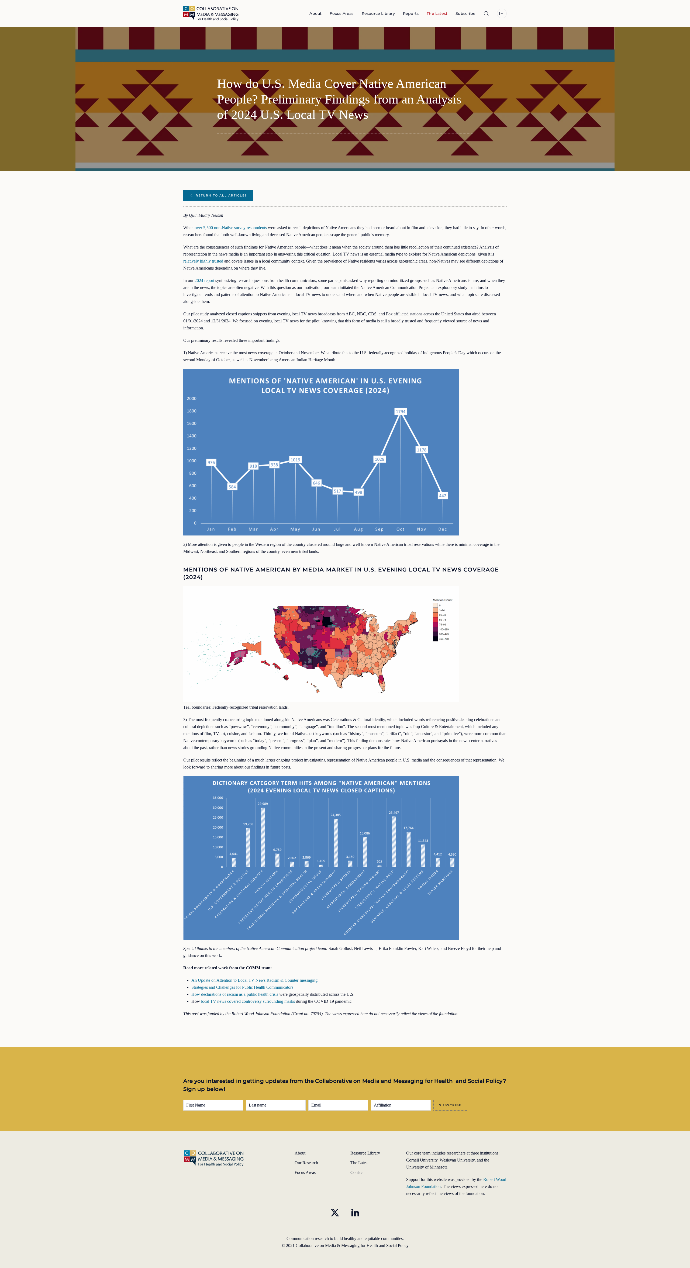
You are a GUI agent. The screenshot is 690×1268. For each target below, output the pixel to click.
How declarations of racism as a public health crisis (234, 994)
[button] (486, 13)
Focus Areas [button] (341, 13)
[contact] (502, 13)
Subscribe (465, 13)
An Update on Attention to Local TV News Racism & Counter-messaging (254, 980)
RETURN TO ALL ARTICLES (221, 195)
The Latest (437, 13)
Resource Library (378, 13)
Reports (411, 13)
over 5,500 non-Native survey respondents (231, 227)
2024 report (204, 280)
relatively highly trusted (203, 261)
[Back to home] (211, 13)
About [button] (315, 13)
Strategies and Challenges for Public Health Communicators (242, 987)
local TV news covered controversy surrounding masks (248, 1001)
